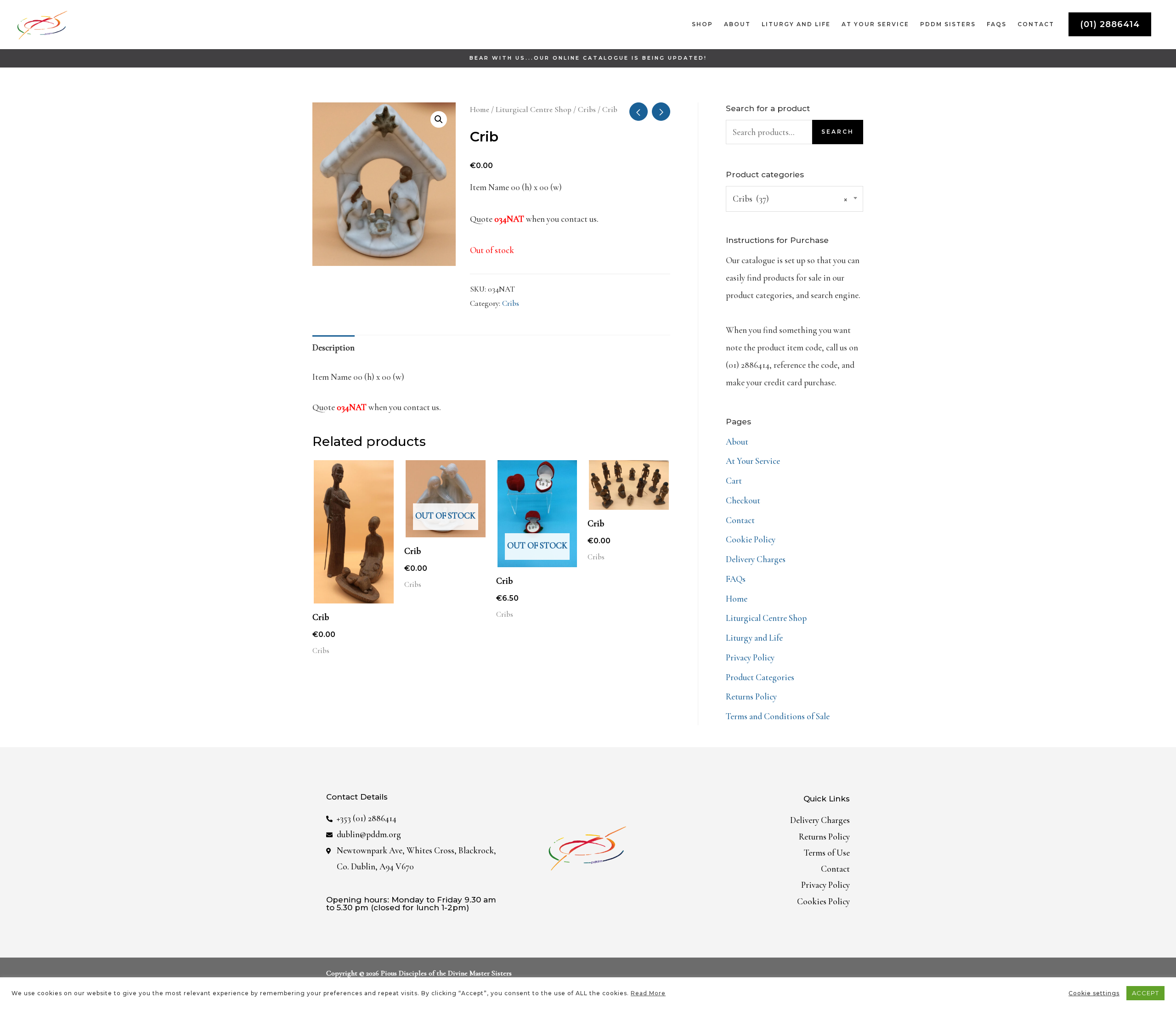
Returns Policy (751, 696)
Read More (648, 993)
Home (479, 109)
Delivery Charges (756, 559)
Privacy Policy (750, 657)
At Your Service (753, 461)
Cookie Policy (750, 539)
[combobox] (794, 199)
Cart (734, 480)
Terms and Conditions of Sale (778, 716)
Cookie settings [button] (1094, 993)
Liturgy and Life (754, 637)
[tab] (333, 347)
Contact (740, 520)
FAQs (736, 579)
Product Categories (760, 677)
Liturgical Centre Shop (533, 109)
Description (333, 347)
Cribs (587, 109)
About (737, 441)
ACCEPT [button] (1145, 993)
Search (837, 131)
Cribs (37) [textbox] (790, 198)
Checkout (743, 500)
